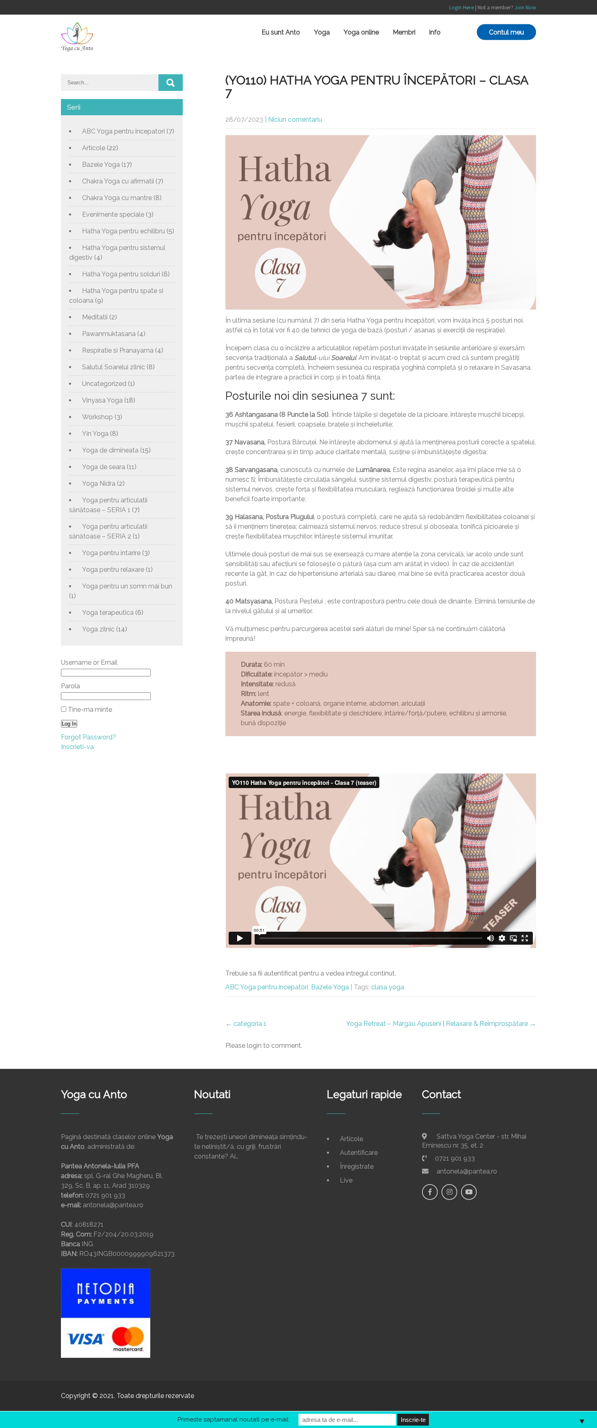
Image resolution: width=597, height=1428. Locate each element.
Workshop (97, 417)
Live (346, 1180)
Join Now (525, 7)
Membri (404, 32)
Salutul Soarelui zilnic (113, 367)
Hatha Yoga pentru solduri (121, 274)
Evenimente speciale (113, 214)
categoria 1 (245, 1023)
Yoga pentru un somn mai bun (127, 586)
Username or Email (89, 662)
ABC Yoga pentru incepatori (266, 987)
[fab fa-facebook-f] (430, 1192)
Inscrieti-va (77, 747)
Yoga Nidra (98, 483)
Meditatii (95, 317)
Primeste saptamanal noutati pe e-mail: (233, 1419)
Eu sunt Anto (281, 32)
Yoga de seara (103, 467)
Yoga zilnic (98, 629)
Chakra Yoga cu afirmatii (118, 181)
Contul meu (506, 32)
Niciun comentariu (295, 119)
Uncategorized (104, 384)
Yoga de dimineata (110, 450)
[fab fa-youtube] (469, 1192)
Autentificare (359, 1153)
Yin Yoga (95, 433)
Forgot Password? (88, 737)
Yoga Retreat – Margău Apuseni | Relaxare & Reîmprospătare (441, 1023)
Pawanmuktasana (109, 334)
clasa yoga (387, 987)
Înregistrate (357, 1166)
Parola (70, 686)
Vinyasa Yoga (102, 400)
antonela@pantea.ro (467, 1171)
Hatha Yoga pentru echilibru (123, 231)
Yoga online (361, 32)
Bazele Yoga (330, 987)
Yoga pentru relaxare (113, 569)
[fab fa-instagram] (449, 1192)
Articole (93, 148)
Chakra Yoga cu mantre (117, 198)
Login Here (461, 7)
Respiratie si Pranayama (118, 350)
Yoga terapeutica (108, 612)
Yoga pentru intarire (111, 553)
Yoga (322, 32)
